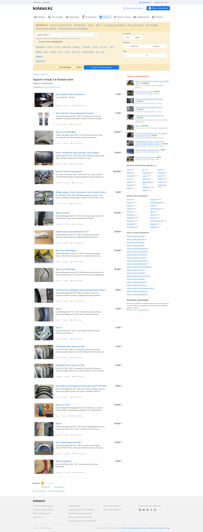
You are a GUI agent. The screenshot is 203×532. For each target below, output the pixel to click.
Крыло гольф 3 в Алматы (136, 239)
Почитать (159, 17)
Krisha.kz (46, 2)
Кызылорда (131, 227)
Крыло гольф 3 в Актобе (135, 236)
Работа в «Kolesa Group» (42, 513)
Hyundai (130, 185)
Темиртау (153, 215)
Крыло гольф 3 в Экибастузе (137, 294)
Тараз (152, 212)
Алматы (129, 205)
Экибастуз (154, 227)
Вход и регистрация (134, 8)
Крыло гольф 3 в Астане (135, 242)
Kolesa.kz (37, 2)
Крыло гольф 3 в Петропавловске (139, 267)
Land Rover (146, 173)
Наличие (126, 42)
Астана (129, 209)
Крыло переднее (63, 461)
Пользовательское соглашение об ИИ (82, 521)
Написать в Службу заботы (43, 509)
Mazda (144, 179)
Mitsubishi (146, 187)
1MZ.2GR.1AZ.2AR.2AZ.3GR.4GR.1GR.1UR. (149, 99)
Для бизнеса (144, 2)
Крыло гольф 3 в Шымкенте (137, 291)
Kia (143, 170)
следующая (58, 487)
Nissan (144, 190)
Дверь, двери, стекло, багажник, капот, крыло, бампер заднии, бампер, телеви (93, 192)
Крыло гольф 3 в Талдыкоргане (138, 276)
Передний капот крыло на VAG (70, 346)
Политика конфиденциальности (80, 517)
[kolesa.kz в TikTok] (151, 509)
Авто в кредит (57, 17)
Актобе (129, 202)
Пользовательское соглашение (79, 513)
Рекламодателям (74, 506)
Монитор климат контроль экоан (146, 150)
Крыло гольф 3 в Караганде (137, 251)
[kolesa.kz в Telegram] (147, 509)
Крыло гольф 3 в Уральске (136, 285)
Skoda (160, 176)
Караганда (130, 218)
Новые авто (74, 17)
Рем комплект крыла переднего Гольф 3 (75, 113)
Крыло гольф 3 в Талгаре (136, 273)
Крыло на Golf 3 (63, 404)
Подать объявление (160, 8)
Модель (39, 56)
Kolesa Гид (158, 2)
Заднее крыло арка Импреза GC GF (72, 231)
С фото (79, 67)
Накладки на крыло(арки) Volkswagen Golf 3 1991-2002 (81, 386)
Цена (125, 51)
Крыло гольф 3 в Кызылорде (137, 261)
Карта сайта (37, 517)
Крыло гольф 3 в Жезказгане (137, 248)
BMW (129, 173)
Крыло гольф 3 (63, 213)
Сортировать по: (39, 87)
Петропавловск (155, 202)
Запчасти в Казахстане (56, 491)
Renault (160, 173)
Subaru (160, 179)
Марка (38, 52)
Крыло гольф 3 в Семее (135, 270)
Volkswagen (162, 185)
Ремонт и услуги (123, 17)
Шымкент (153, 224)
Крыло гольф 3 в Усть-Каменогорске (140, 288)
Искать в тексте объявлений (50, 42)
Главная (36, 74)
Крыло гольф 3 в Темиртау (136, 282)
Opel (159, 170)
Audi (128, 170)
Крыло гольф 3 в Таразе (135, 279)
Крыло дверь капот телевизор (70, 94)
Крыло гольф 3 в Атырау (135, 245)
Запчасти (44, 74)
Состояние (127, 34)
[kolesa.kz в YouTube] (143, 509)
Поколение (40, 61)
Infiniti (129, 188)
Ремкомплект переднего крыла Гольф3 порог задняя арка (83, 290)
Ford (128, 179)
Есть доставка (65, 67)
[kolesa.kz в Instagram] (140, 509)
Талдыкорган (155, 209)
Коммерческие (143, 17)
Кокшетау (130, 221)
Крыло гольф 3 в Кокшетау (136, 254)
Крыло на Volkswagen (66, 132)
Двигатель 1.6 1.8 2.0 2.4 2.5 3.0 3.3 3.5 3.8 (149, 115)
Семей (152, 205)
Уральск (153, 218)
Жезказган (130, 215)
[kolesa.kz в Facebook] (155, 509)
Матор (137, 126)
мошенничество (143, 310)
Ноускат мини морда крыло (69, 171)
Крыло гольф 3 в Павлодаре (137, 264)
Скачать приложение (111, 506)
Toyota (160, 182)
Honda (129, 182)
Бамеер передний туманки (144, 157)
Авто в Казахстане (40, 491)
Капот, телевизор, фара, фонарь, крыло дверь (77, 152)
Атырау (129, 212)
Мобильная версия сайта (112, 509)
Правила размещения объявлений (81, 509)
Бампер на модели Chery (143, 91)
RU (166, 2)
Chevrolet (130, 176)
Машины (41, 17)
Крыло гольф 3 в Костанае (136, 258)
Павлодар (153, 199)
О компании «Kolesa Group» (43, 506)
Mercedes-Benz (147, 182)
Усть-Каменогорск (157, 221)
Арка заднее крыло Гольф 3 (69, 442)
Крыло (59, 308)
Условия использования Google (158, 528)
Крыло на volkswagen (66, 269)
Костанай (130, 224)
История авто (91, 17)
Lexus (144, 176)
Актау (129, 199)
